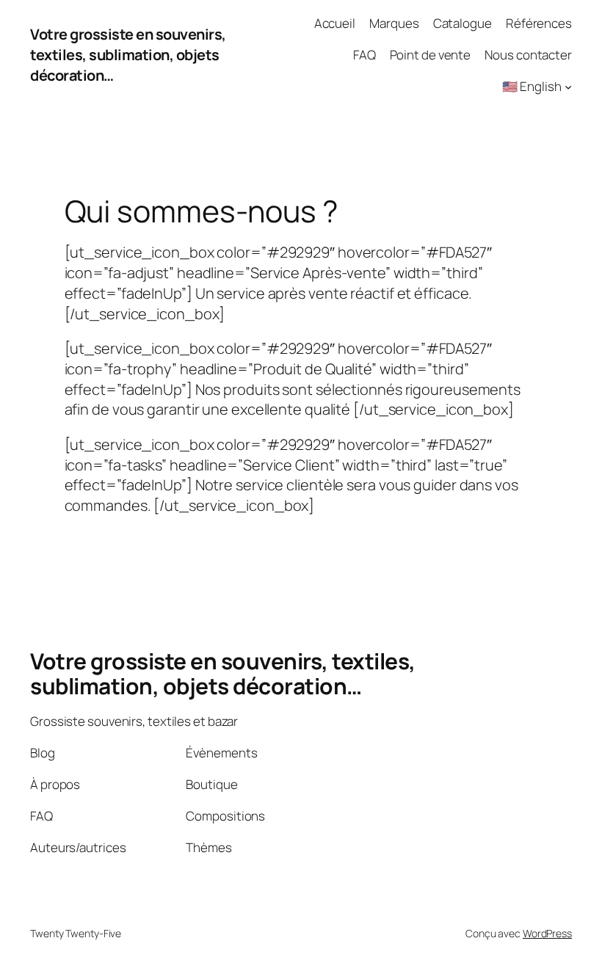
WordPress (547, 933)
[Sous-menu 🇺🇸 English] (568, 86)
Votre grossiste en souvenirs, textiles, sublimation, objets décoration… (128, 54)
